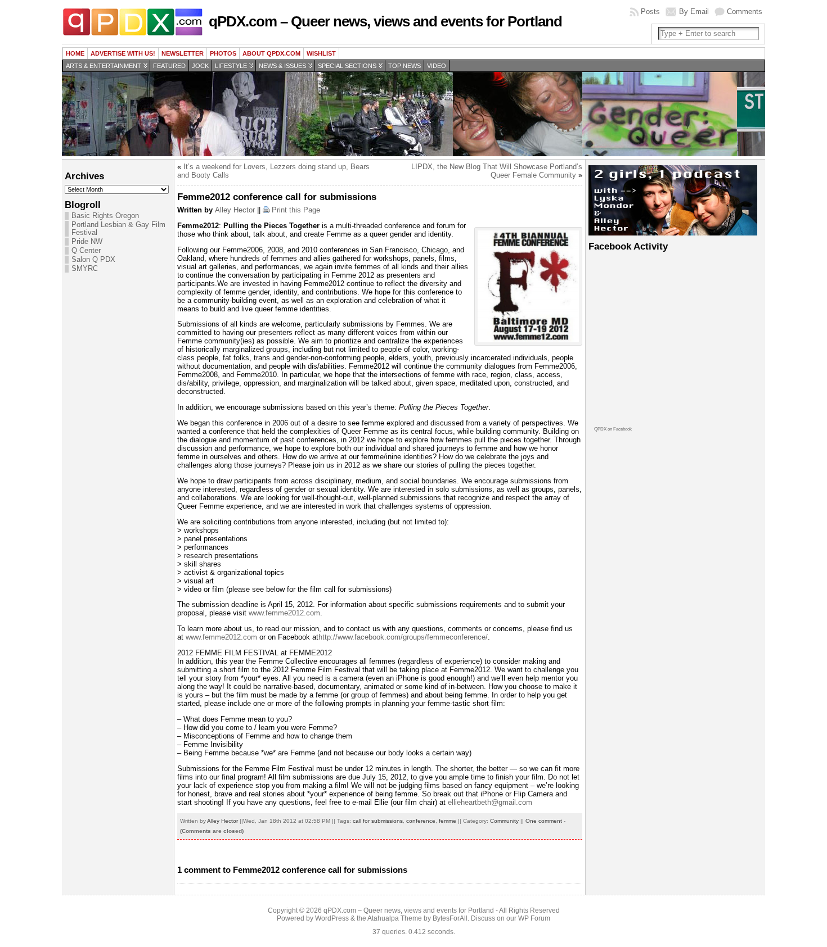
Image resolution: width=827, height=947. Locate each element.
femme (447, 821)
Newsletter (182, 53)
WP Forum (534, 918)
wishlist (321, 53)
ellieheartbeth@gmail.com (490, 802)
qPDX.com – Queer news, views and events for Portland (385, 21)
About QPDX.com (271, 53)
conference (420, 821)
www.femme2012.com (284, 613)
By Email (694, 11)
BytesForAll (450, 918)
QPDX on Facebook (613, 429)
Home (75, 53)
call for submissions (378, 821)
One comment (543, 821)
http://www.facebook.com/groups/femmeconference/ (403, 637)
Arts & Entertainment (103, 65)
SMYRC (84, 269)
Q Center (86, 251)
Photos (223, 53)
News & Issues (282, 65)
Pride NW (86, 242)
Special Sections (347, 65)
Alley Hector (235, 210)
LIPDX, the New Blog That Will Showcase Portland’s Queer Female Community (496, 170)
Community (504, 821)
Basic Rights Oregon (105, 216)
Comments (744, 11)
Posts (650, 11)
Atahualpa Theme (394, 918)
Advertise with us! (123, 53)
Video (436, 65)
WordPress (332, 918)
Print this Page (296, 210)
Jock (200, 65)
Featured (169, 65)
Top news (404, 65)
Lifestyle (231, 65)
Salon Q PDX (93, 260)
